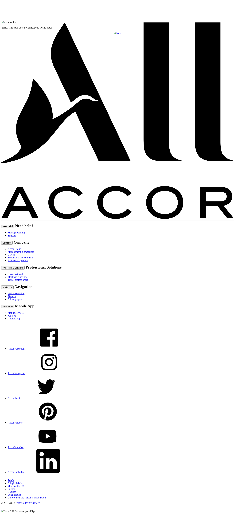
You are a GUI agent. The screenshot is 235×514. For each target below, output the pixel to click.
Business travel (15, 274)
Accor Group (14, 249)
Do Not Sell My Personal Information (27, 497)
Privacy (11, 489)
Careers (11, 254)
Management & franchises (21, 251)
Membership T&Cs (17, 486)
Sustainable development (20, 257)
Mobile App (8, 306)
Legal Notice (14, 494)
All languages (15, 299)
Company (7, 243)
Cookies (12, 491)
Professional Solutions (13, 268)
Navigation (7, 287)
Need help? (8, 226)
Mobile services (16, 312)
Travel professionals (18, 279)
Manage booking (16, 232)
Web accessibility (16, 293)
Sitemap (12, 296)
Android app (14, 318)
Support (12, 235)
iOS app (12, 315)
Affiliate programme (18, 260)
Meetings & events (17, 277)
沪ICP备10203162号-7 (28, 503)
